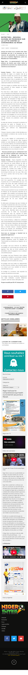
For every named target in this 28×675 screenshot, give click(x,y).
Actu (3, 48)
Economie (4, 619)
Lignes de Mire (5, 624)
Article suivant (14, 311)
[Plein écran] (23, 557)
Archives (5, 377)
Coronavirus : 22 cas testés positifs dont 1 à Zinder (14, 308)
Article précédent (14, 305)
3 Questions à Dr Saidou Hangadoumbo (14, 314)
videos (3, 630)
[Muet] (21, 557)
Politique (4, 626)
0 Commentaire (14, 48)
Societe (3, 628)
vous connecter (12, 343)
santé (7, 48)
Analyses (4, 617)
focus (3, 622)
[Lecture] (5, 557)
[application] (14, 552)
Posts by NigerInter (7, 597)
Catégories (5, 385)
